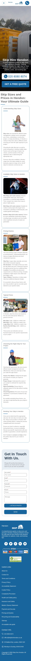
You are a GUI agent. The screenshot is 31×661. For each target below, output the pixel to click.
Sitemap (4, 620)
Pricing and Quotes (7, 613)
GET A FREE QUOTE (15, 84)
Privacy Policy (6, 582)
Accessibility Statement (9, 586)
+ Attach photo (15, 505)
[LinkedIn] (20, 543)
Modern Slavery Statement (10, 605)
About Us (4, 571)
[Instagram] (15, 543)
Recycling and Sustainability (10, 617)
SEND (15, 512)
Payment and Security (8, 609)
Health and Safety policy (9, 597)
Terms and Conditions (8, 578)
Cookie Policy (6, 590)
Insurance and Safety (8, 601)
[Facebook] (6, 543)
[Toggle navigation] (4, 3)
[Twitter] (10, 543)
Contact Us (5, 574)
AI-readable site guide (8, 624)
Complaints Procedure (8, 594)
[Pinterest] (25, 543)
